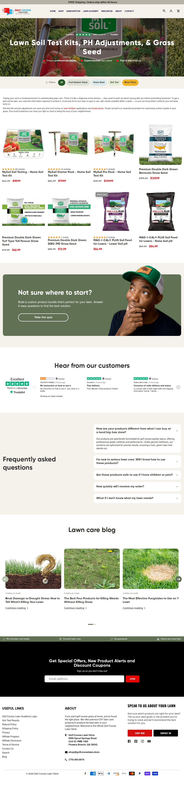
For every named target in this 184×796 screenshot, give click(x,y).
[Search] (164, 11)
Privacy (6, 732)
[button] (137, 430)
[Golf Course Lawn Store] (16, 10)
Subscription (73, 11)
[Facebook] (129, 741)
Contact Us (8, 748)
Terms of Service (10, 744)
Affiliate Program (10, 736)
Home (52, 11)
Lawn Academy (90, 11)
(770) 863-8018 (76, 759)
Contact (129, 11)
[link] (43, 317)
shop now (140, 733)
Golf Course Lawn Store (46, 773)
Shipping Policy (10, 728)
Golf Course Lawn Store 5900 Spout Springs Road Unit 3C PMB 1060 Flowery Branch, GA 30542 (83, 739)
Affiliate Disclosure (11, 740)
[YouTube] (149, 741)
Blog (4, 756)
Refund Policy (9, 724)
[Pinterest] (135, 741)
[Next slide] (179, 579)
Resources (107, 11)
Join (132, 678)
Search (5, 752)
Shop (61, 11)
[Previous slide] (5, 579)
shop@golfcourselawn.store (84, 752)
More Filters (130, 83)
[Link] (61, 82)
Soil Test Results (10, 720)
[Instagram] (142, 741)
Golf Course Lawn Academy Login (19, 716)
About (118, 11)
